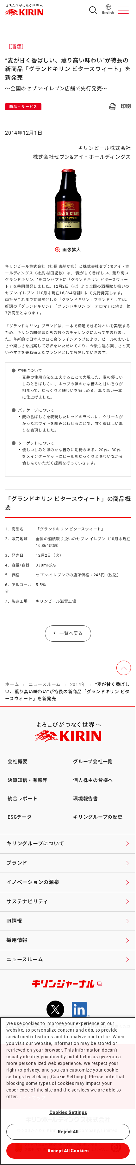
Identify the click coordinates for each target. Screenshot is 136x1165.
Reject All (68, 1131)
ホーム (12, 684)
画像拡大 (71, 249)
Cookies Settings (68, 1112)
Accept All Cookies (68, 1150)
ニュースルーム (44, 684)
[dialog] (68, 1091)
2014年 (78, 684)
